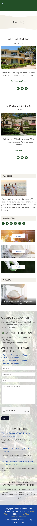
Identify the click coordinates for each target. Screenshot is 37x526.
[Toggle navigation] (6, 7)
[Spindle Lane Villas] (18, 125)
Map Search (24, 355)
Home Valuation (9, 360)
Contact (15, 363)
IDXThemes (27, 514)
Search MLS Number (10, 358)
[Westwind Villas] (18, 59)
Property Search (10, 355)
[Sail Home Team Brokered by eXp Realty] (18, 3)
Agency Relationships (18, 517)
